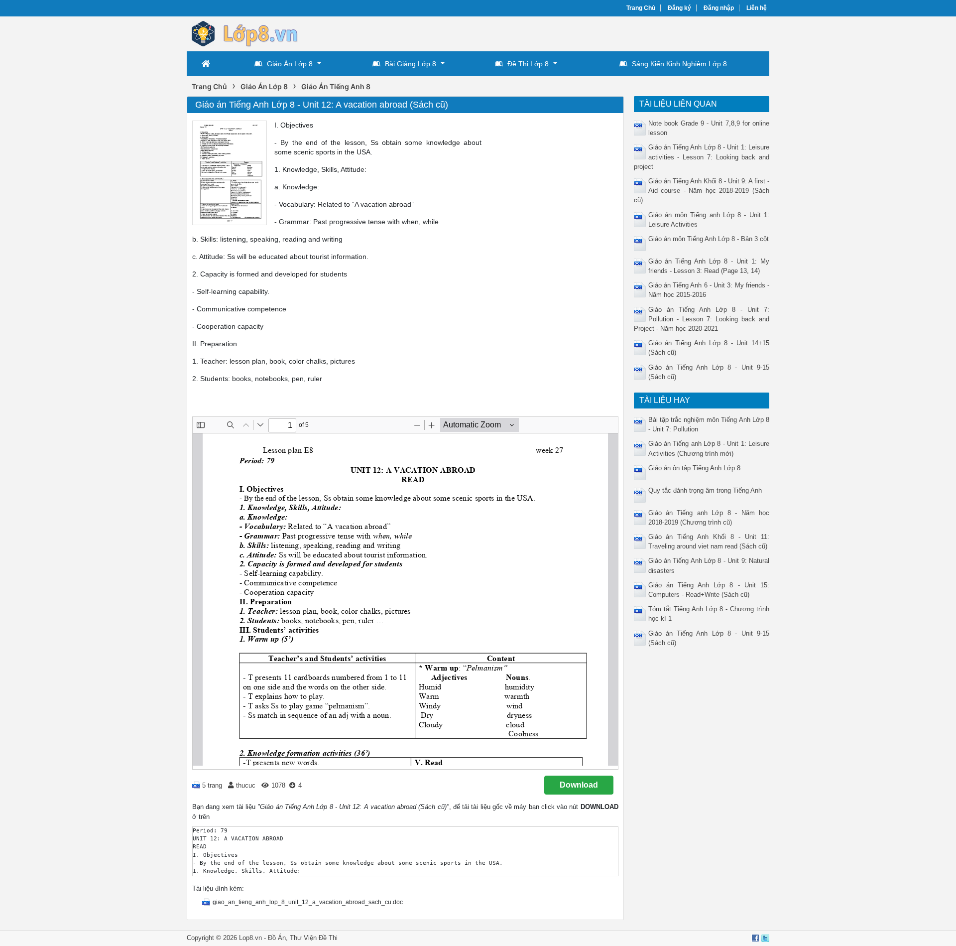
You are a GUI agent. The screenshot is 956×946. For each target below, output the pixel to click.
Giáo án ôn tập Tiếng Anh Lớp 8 (694, 468)
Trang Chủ (640, 7)
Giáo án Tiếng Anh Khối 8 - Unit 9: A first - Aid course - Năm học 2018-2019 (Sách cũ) (702, 190)
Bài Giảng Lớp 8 (410, 64)
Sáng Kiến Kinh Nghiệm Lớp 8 (679, 64)
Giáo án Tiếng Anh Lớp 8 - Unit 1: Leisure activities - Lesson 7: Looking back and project (702, 156)
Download (579, 785)
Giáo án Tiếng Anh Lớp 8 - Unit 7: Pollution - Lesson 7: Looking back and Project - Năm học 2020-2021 (702, 319)
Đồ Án (277, 938)
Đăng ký (679, 7)
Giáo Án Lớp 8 (290, 64)
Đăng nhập (719, 7)
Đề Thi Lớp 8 (528, 64)
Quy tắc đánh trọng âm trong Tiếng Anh (705, 490)
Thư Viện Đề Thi (314, 938)
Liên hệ (756, 7)
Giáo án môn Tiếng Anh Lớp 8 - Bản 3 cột (708, 239)
